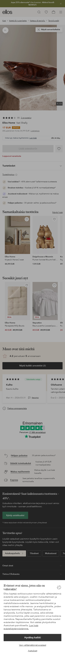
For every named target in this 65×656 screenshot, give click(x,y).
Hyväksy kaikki (32, 637)
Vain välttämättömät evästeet (32, 645)
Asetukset (32, 650)
